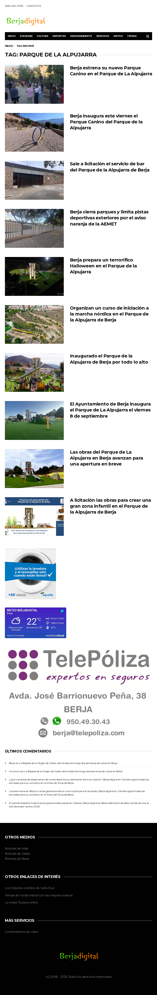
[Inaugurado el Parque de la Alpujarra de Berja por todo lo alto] (34, 372)
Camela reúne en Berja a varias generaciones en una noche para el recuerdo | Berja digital (61, 791)
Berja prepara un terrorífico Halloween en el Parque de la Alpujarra (103, 266)
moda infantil (29, 895)
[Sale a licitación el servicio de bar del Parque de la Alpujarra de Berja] (34, 180)
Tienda (132, 36)
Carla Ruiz (47, 888)
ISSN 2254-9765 (14, 5)
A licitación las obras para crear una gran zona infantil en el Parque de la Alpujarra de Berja (110, 506)
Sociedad (26, 36)
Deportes (59, 36)
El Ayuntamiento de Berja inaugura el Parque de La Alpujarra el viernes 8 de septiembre (110, 410)
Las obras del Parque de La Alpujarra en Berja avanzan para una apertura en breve (106, 458)
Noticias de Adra (16, 848)
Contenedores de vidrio (21, 932)
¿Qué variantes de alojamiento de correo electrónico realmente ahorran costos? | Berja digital (63, 779)
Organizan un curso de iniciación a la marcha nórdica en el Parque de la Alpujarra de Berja (109, 314)
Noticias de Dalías (17, 853)
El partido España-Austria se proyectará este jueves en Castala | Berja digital (53, 803)
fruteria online (28, 902)
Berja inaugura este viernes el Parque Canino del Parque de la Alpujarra (106, 122)
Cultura (42, 36)
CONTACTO (34, 5)
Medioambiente (81, 36)
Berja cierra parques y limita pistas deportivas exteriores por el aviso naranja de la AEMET (109, 218)
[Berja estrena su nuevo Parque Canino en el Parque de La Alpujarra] (34, 84)
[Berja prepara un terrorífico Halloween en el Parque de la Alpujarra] (34, 276)
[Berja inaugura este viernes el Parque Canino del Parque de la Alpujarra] (34, 132)
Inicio (12, 36)
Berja (25, 859)
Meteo (118, 36)
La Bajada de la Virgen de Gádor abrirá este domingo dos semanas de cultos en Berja (68, 763)
